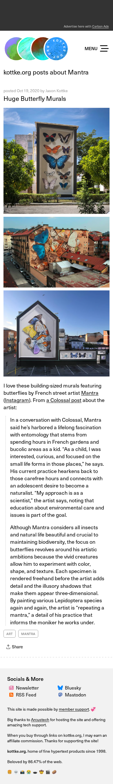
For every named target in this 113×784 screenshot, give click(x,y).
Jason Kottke (56, 91)
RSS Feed (26, 694)
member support (74, 709)
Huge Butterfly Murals (34, 98)
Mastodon (75, 694)
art (9, 633)
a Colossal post (63, 400)
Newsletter (27, 687)
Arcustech (40, 719)
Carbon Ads (100, 26)
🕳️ (35, 771)
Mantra (90, 392)
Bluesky (73, 687)
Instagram (17, 400)
